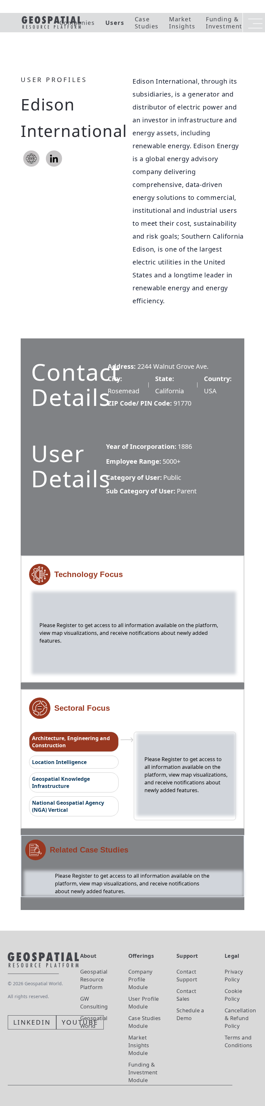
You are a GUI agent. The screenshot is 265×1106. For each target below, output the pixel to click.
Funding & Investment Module (143, 1072)
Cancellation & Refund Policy (240, 1018)
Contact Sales (186, 994)
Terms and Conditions (238, 1041)
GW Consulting (94, 1002)
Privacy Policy (234, 975)
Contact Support (186, 975)
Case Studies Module (144, 1021)
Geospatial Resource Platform (94, 979)
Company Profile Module (140, 979)
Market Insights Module (138, 1045)
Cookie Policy (233, 994)
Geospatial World (94, 1021)
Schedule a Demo (190, 1014)
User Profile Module (143, 1002)
